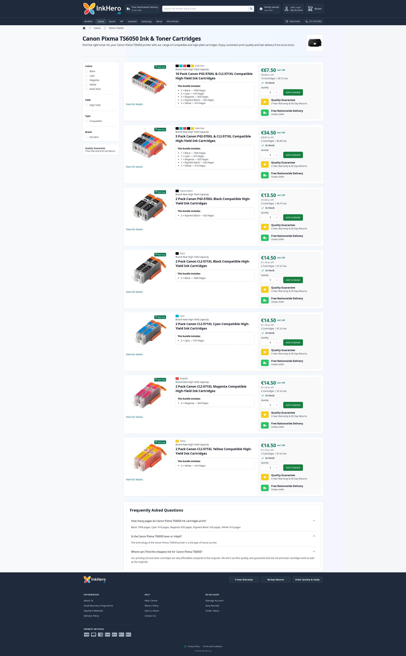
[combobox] (208, 9)
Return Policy (152, 605)
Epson (112, 21)
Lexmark (132, 21)
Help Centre (151, 600)
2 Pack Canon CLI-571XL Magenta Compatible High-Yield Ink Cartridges (211, 388)
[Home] (84, 28)
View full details (134, 104)
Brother (89, 21)
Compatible (96, 121)
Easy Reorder (212, 605)
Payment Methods (93, 610)
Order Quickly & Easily (307, 579)
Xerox (159, 21)
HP (121, 21)
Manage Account (214, 600)
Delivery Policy (91, 615)
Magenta (94, 80)
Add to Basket (294, 93)
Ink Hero (94, 137)
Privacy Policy (194, 646)
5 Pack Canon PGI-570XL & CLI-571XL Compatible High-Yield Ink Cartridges (213, 138)
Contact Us (150, 615)
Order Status (212, 610)
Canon (100, 21)
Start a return (152, 610)
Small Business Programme (98, 605)
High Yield (95, 105)
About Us (88, 600)
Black (92, 71)
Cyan (92, 75)
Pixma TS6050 (116, 28)
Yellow (93, 84)
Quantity (264, 87)
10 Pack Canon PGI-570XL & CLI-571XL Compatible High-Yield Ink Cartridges (214, 76)
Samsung (146, 21)
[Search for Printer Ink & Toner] (251, 9)
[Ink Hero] (102, 8)
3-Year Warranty (244, 579)
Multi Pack (95, 88)
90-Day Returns (275, 579)
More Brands (172, 21)
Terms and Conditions (212, 646)
